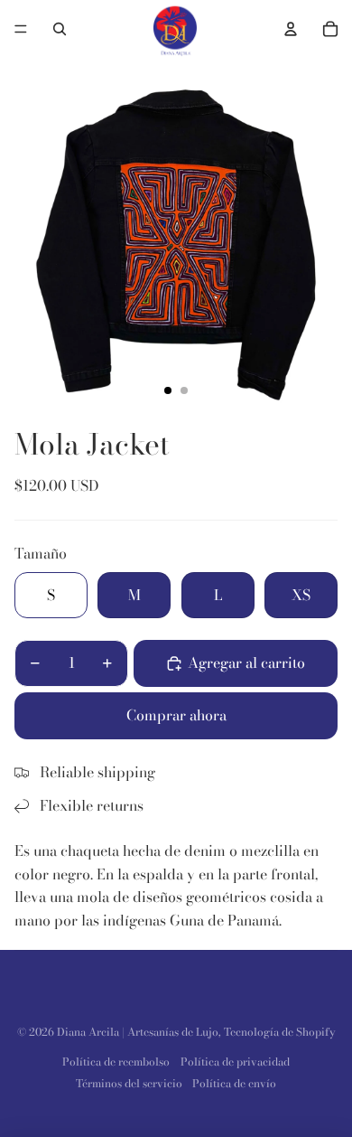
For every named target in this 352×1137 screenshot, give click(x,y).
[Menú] (21, 29)
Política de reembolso (116, 1061)
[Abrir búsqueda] (59, 29)
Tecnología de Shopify (280, 1031)
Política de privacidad (235, 1061)
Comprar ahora (176, 715)
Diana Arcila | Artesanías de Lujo (137, 1031)
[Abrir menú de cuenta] (290, 29)
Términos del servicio (129, 1083)
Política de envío (234, 1083)
